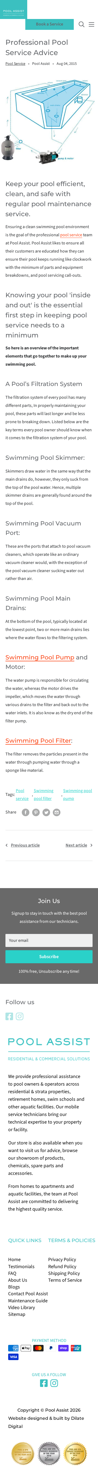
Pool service (22, 795)
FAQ (12, 1273)
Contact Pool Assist (28, 1293)
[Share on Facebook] (25, 812)
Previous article (25, 845)
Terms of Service (65, 1280)
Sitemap (16, 1314)
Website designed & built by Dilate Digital (46, 1422)
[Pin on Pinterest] (36, 812)
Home (14, 1259)
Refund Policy (62, 1266)
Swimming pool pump (77, 795)
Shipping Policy (64, 1273)
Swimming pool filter (43, 795)
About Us (17, 1280)
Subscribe (49, 956)
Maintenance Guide (28, 1300)
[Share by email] (56, 812)
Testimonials (21, 1266)
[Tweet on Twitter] (46, 812)
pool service (71, 235)
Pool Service (15, 63)
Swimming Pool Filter (38, 740)
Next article (76, 845)
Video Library (21, 1307)
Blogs (14, 1287)
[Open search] (82, 24)
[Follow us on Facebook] (9, 1016)
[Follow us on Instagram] (19, 1016)
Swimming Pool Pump (39, 657)
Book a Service (49, 24)
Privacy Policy (62, 1259)
